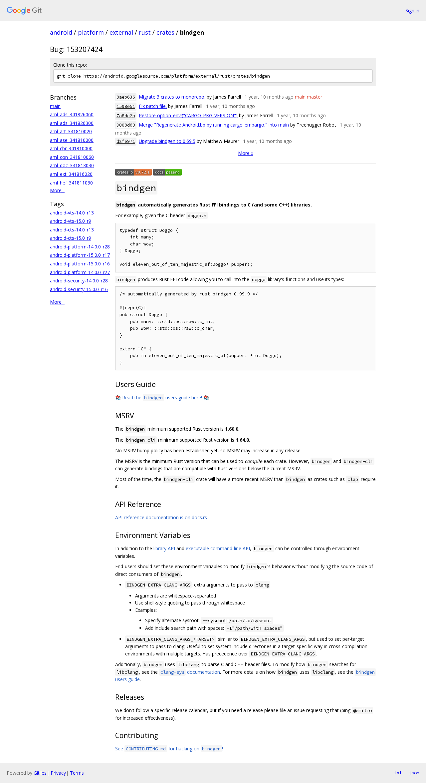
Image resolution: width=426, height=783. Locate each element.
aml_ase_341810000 (72, 140)
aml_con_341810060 (72, 157)
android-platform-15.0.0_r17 (80, 255)
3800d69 (125, 125)
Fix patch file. (153, 106)
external (121, 32)
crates (165, 32)
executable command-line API (218, 548)
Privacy (58, 773)
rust (145, 32)
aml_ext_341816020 (71, 174)
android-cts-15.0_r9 (70, 238)
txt (398, 773)
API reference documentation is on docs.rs (161, 517)
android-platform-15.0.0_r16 (80, 263)
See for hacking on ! (169, 748)
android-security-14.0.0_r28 (79, 280)
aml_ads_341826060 (72, 114)
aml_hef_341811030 (71, 183)
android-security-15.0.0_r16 (79, 289)
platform (91, 32)
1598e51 (125, 106)
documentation (190, 672)
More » (245, 153)
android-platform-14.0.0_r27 (80, 272)
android (61, 32)
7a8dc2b (125, 116)
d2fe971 (125, 141)
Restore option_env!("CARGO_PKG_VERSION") (188, 115)
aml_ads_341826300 (72, 123)
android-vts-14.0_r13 (72, 212)
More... (57, 190)
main (55, 106)
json (414, 773)
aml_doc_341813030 (72, 165)
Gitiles (40, 773)
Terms (77, 773)
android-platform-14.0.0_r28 (80, 246)
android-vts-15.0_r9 (70, 221)
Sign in (412, 10)
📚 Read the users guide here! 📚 (162, 397)
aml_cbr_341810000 (71, 148)
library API (164, 548)
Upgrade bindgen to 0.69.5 (167, 141)
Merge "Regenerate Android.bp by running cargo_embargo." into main (214, 125)
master (314, 97)
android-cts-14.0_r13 (72, 229)
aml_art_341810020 (71, 131)
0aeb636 (125, 97)
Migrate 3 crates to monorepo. (172, 97)
